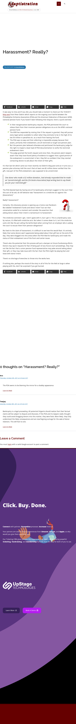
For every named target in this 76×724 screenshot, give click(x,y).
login (10, 444)
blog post (6, 114)
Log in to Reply (7, 390)
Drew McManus (20, 67)
